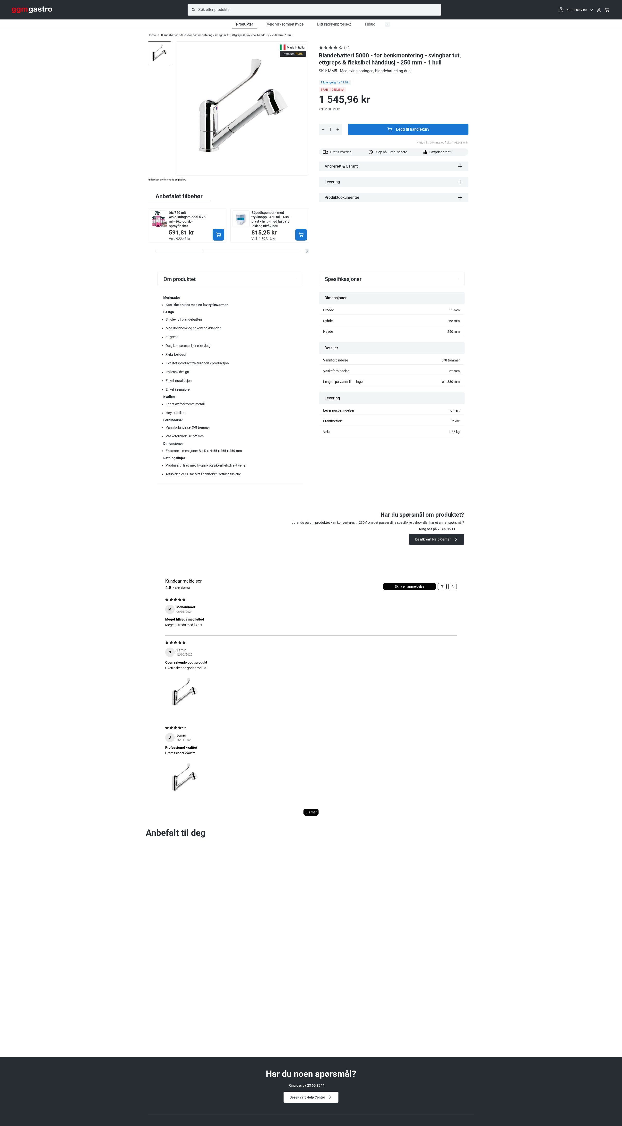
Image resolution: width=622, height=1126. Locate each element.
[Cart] (607, 9)
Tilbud (369, 24)
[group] (159, 52)
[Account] (599, 10)
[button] (307, 251)
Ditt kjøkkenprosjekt (334, 24)
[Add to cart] (218, 235)
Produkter (244, 24)
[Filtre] (442, 586)
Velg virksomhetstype (285, 24)
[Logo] (32, 9)
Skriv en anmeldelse (409, 586)
